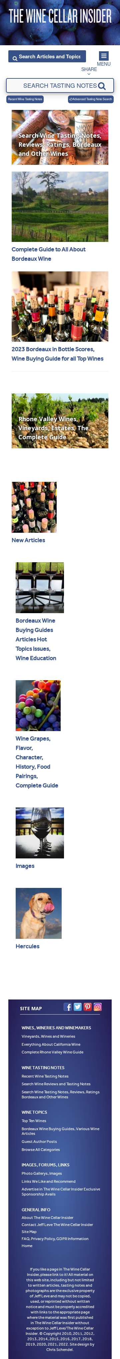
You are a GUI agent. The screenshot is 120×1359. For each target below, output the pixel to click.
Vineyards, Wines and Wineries (48, 1036)
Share (89, 69)
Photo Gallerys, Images (42, 1173)
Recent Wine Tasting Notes (25, 99)
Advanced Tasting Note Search (92, 99)
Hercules (27, 946)
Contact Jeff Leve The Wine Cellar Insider (57, 1224)
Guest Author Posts (39, 1141)
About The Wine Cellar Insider (47, 1217)
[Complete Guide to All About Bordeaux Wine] (60, 207)
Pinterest (88, 1007)
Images (25, 865)
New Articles (28, 540)
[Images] (40, 832)
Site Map (29, 1231)
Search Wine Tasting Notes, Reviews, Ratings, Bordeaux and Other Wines (61, 1094)
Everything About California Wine (51, 1044)
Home (27, 1245)
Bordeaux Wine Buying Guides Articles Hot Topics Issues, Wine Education (36, 639)
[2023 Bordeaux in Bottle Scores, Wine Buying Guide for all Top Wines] (60, 306)
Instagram (98, 1007)
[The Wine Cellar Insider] (60, 14)
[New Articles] (34, 507)
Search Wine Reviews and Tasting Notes (56, 1084)
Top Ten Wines (34, 1120)
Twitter (78, 1007)
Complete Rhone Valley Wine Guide (52, 1052)
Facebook (68, 1007)
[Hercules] (39, 913)
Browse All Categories (41, 1149)
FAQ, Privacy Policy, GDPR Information (55, 1238)
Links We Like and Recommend (49, 1181)
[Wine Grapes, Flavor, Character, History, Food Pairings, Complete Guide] (38, 705)
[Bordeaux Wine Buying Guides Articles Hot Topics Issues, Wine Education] (40, 587)
